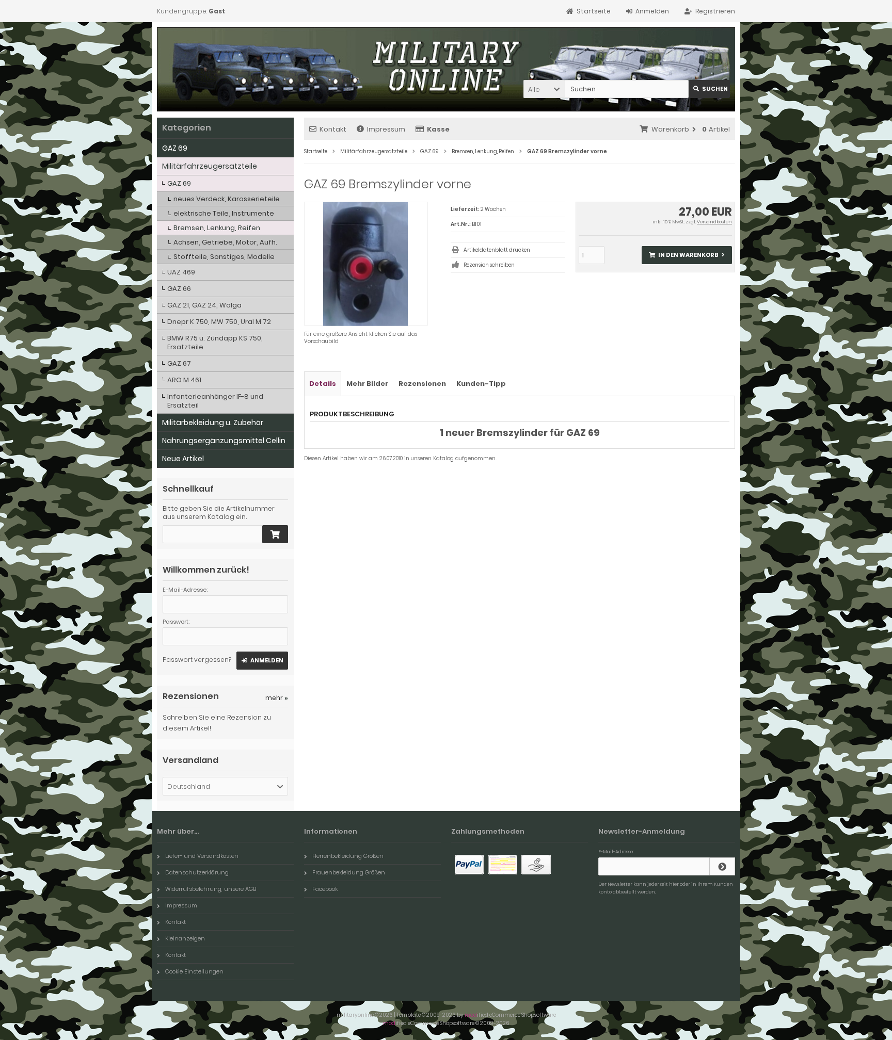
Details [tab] (322, 383)
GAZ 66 (179, 289)
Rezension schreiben (489, 265)
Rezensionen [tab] (422, 383)
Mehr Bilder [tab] (367, 383)
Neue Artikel (183, 458)
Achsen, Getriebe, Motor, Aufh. (225, 242)
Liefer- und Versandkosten (201, 856)
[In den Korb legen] (275, 534)
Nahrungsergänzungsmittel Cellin (223, 440)
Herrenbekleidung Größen (348, 856)
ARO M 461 (184, 380)
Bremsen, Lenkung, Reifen (216, 228)
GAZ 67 (179, 363)
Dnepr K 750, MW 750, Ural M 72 (219, 322)
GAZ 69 (174, 148)
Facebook (325, 889)
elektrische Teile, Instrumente (223, 213)
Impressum (386, 129)
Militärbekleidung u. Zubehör (212, 422)
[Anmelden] (722, 866)
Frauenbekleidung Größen (348, 872)
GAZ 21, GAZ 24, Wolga (204, 305)
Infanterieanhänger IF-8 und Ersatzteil (215, 401)
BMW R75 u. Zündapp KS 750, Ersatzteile (215, 342)
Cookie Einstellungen (194, 971)
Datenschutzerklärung (197, 872)
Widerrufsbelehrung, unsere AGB (210, 889)
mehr (276, 697)
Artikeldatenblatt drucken (497, 250)
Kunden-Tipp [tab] (481, 383)
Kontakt (333, 129)
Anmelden (262, 660)
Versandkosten (714, 222)
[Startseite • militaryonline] (230, 88)
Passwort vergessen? (197, 659)
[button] (544, 89)
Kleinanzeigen (185, 938)
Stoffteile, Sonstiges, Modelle (224, 257)
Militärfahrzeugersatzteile (209, 166)
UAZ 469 (181, 272)
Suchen (709, 89)
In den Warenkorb (686, 255)
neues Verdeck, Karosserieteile (226, 199)
